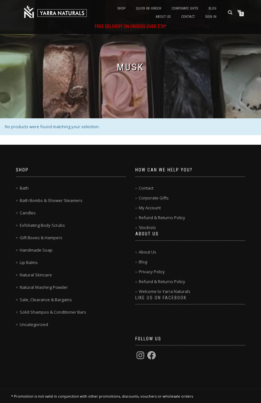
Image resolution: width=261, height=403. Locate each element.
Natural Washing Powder (44, 287)
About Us (163, 17)
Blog (212, 8)
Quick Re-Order (148, 8)
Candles (28, 213)
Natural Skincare (36, 275)
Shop (121, 8)
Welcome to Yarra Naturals (164, 291)
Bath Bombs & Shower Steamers (51, 200)
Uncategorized (34, 324)
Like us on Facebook (161, 297)
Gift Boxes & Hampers (41, 237)
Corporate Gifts (185, 8)
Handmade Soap (36, 250)
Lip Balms (29, 262)
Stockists (147, 227)
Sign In (210, 17)
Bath (24, 188)
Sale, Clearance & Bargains (46, 299)
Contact (188, 17)
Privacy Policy (152, 271)
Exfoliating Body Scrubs (42, 225)
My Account (150, 208)
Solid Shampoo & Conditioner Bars (53, 312)
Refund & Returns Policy (162, 217)
